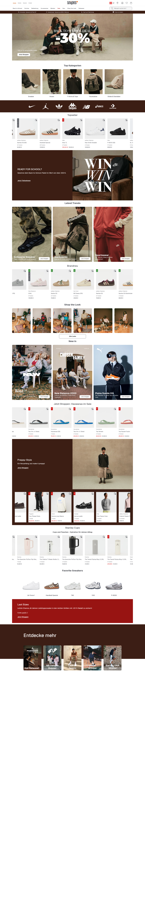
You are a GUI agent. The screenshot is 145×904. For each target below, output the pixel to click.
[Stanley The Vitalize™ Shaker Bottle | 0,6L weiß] (50, 545)
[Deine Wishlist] (127, 3)
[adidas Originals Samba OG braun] (106, 279)
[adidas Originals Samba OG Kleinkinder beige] (129, 279)
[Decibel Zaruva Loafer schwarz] (84, 502)
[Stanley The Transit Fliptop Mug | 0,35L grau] (95, 545)
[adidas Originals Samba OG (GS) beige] (27, 128)
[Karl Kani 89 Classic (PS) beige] (84, 279)
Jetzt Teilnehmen (24, 181)
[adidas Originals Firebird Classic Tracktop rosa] (129, 502)
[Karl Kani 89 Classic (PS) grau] (16, 279)
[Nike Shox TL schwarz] (72, 128)
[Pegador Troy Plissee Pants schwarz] (38, 502)
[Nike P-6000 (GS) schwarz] (117, 128)
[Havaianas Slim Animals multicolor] (16, 417)
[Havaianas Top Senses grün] (106, 417)
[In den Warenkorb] (13, 120)
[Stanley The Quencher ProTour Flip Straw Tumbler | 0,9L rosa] (27, 545)
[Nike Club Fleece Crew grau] (106, 502)
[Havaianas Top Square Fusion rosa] (129, 417)
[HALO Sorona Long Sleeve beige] (61, 502)
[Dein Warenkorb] (131, 3)
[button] (24, 613)
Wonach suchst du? (120, 8)
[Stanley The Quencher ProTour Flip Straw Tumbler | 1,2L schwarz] (72, 545)
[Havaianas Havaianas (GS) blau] (61, 417)
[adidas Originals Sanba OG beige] (61, 279)
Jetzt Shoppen (22, 468)
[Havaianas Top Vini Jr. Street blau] (84, 417)
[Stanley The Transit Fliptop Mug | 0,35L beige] (117, 545)
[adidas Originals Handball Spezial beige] (50, 128)
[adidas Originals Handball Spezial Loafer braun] (16, 502)
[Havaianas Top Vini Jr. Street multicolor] (38, 417)
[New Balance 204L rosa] (38, 279)
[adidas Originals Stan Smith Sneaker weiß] (95, 128)
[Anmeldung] (122, 3)
